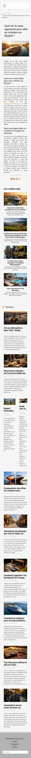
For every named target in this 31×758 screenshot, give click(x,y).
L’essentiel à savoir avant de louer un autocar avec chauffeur (15, 707)
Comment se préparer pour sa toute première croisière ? (14, 620)
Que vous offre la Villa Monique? (15, 289)
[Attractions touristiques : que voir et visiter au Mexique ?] (15, 521)
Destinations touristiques (15, 739)
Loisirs (14, 741)
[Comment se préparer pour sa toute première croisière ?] (15, 608)
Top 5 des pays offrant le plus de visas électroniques (15, 664)
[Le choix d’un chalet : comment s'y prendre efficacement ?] (15, 252)
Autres (9, 14)
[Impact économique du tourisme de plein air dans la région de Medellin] (9, 401)
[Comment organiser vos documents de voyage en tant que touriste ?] (15, 565)
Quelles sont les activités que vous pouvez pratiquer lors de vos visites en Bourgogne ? (15, 235)
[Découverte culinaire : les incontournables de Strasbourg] (15, 361)
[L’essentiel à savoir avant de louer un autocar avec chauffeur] (15, 695)
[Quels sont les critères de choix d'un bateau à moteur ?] (23, 400)
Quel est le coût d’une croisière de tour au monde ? (15, 209)
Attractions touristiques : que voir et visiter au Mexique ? (15, 533)
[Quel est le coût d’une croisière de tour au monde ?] (15, 199)
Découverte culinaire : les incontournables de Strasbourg (14, 373)
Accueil (3, 14)
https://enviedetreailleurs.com (12, 103)
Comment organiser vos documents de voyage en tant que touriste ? (15, 577)
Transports (15, 744)
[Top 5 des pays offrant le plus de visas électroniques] (15, 652)
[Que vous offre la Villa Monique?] (15, 279)
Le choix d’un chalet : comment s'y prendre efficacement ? (15, 263)
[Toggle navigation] (4, 5)
